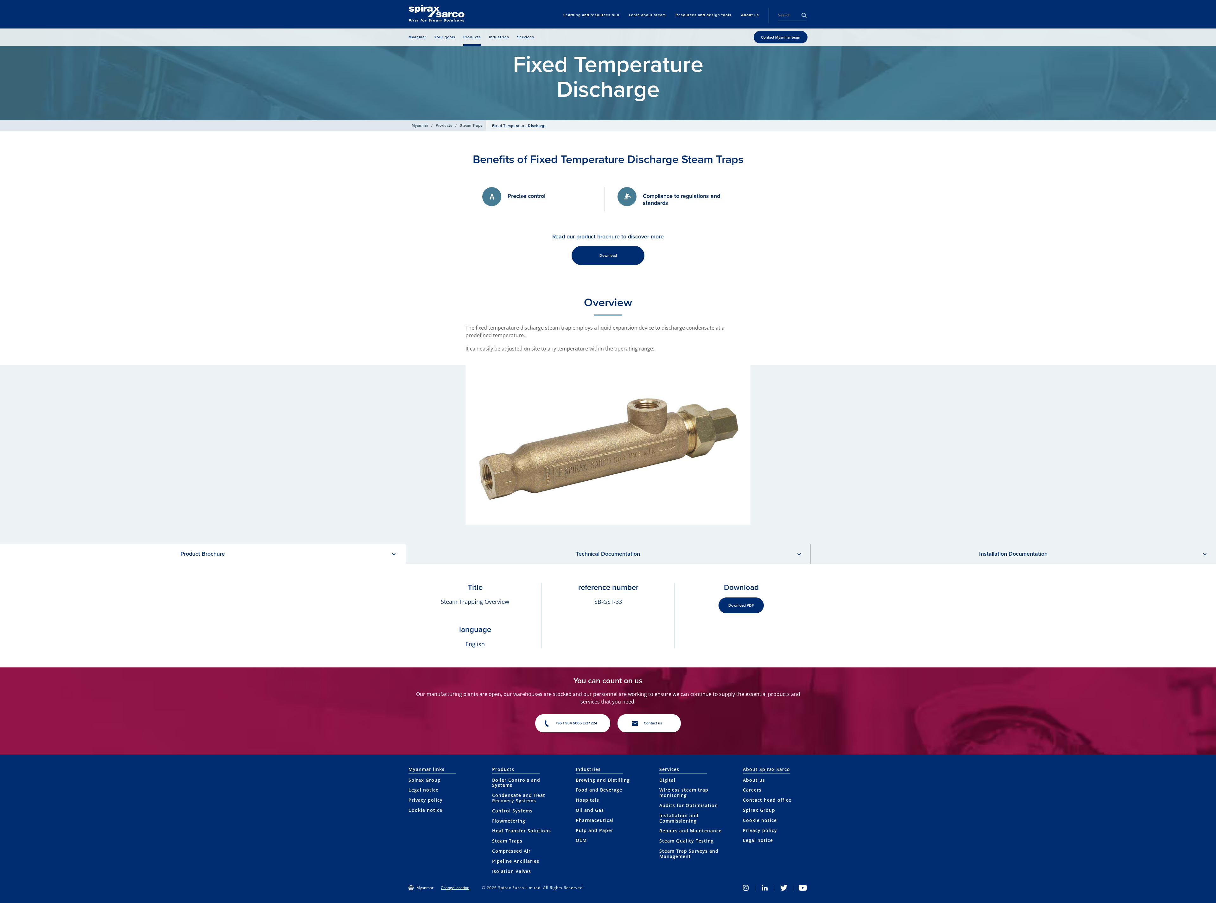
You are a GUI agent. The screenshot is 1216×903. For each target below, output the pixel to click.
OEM (581, 840)
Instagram (745, 888)
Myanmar (420, 125)
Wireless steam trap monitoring (683, 792)
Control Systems (512, 811)
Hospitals (587, 800)
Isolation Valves (511, 871)
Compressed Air (511, 851)
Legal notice (423, 790)
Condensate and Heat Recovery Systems (518, 798)
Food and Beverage (599, 790)
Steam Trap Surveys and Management (689, 853)
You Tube (803, 888)
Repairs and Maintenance (690, 831)
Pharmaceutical (595, 820)
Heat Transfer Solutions (521, 831)
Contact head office (767, 800)
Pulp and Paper (594, 830)
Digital (667, 780)
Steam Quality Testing (686, 841)
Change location (455, 887)
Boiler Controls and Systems (516, 782)
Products (444, 125)
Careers (752, 790)
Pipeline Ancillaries (515, 861)
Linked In (765, 888)
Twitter (783, 888)
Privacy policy (425, 800)
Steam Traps (471, 125)
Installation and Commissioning (679, 818)
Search (804, 15)
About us (754, 780)
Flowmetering (508, 821)
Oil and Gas (590, 810)
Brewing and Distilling (603, 780)
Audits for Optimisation (688, 805)
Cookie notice (425, 810)
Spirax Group (424, 780)
